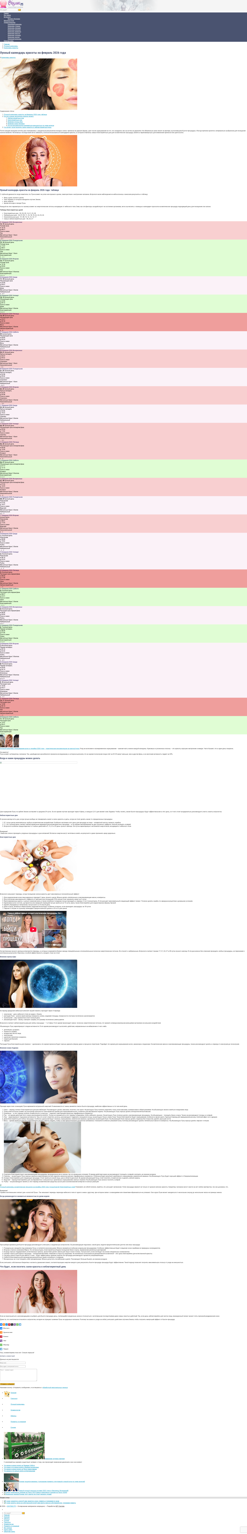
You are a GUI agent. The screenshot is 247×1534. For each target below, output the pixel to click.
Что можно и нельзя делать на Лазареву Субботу (19, 1465)
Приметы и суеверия (18, 1422)
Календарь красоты (14, 33)
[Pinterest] (9, 1324)
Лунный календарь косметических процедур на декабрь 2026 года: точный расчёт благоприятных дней (37, 1187)
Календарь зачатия (14, 37)
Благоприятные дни (15, 120)
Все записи (7, 15)
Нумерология (15, 1410)
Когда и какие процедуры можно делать (19, 116)
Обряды (13, 1416)
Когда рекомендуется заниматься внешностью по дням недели (31, 125)
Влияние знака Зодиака (16, 124)
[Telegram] (20, 1324)
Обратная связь (9, 41)
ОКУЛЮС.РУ (11, 1506)
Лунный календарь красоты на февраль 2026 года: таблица (25, 114)
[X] (12, 1324)
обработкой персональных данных (55, 1387)
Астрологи (7, 17)
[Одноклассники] (4, 1324)
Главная (6, 13)
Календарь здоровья (14, 35)
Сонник (13, 1427)
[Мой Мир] (6, 1324)
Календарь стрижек (14, 26)
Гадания (13, 1393)
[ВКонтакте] (1, 1324)
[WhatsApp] (17, 1324)
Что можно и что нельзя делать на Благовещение (19, 1471)
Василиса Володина (14, 19)
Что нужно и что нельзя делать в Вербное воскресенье (21, 1467)
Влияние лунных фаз (15, 122)
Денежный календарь (14, 39)
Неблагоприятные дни (16, 118)
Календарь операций (14, 28)
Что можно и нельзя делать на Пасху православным (20, 1469)
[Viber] (15, 1324)
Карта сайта (8, 1530)
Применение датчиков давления (55, 1459)
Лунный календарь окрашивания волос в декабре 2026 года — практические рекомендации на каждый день (40, 748)
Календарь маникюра (14, 32)
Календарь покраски (14, 30)
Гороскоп (14, 1398)
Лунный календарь (9, 22)
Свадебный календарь (15, 24)
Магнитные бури (9, 21)
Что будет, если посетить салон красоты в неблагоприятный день (27, 127)
